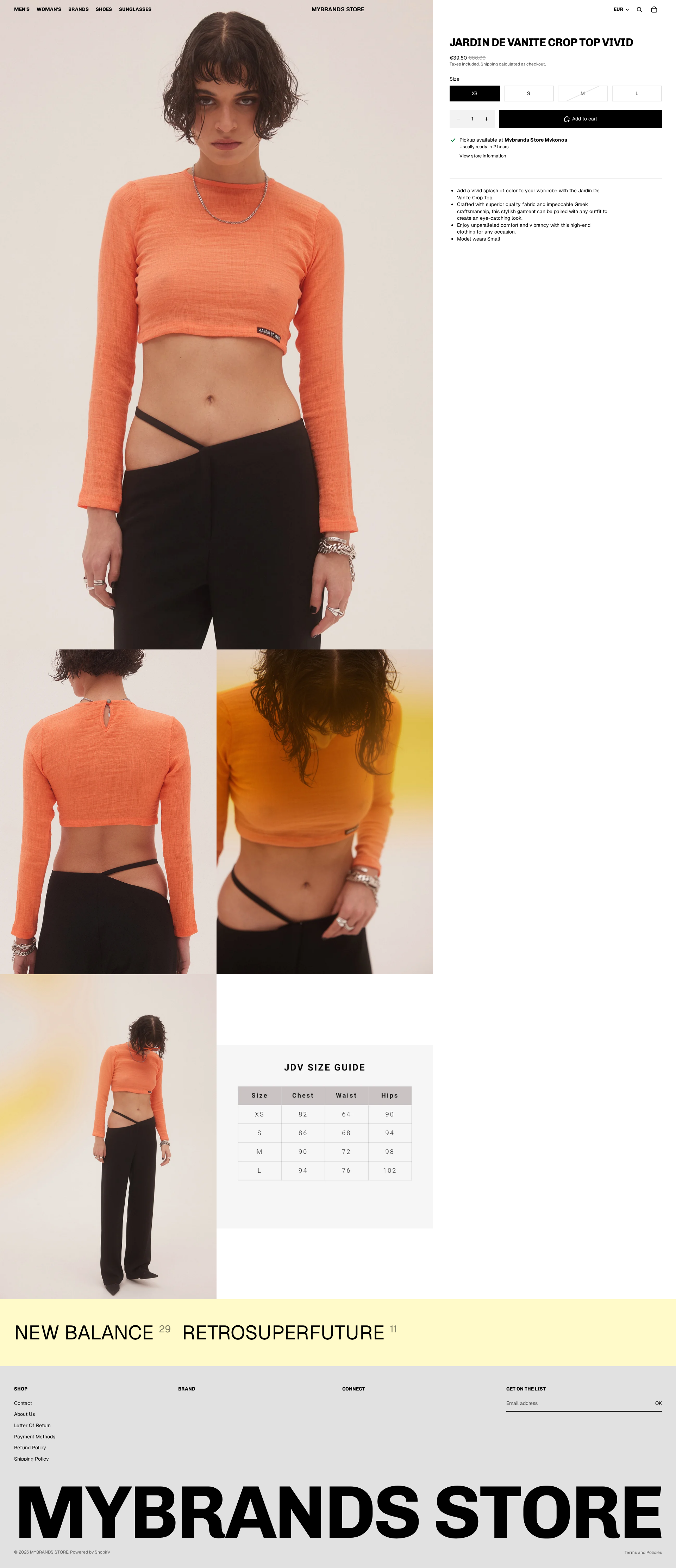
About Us (24, 1414)
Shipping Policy (31, 1459)
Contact (23, 1403)
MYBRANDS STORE (49, 1552)
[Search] (639, 9)
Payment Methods (34, 1436)
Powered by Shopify (90, 1552)
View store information (482, 156)
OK (658, 1403)
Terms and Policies (643, 1552)
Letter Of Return (32, 1425)
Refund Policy (30, 1447)
